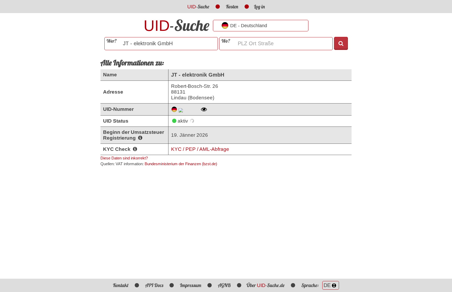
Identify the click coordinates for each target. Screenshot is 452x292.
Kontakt (120, 285)
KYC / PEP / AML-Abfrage (200, 149)
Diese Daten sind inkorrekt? (124, 158)
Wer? (111, 41)
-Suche (198, 6)
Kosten (232, 6)
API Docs (154, 285)
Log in (259, 6)
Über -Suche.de (265, 285)
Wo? (225, 41)
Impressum (190, 285)
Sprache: (310, 285)
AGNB (224, 285)
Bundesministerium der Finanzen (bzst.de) (181, 164)
